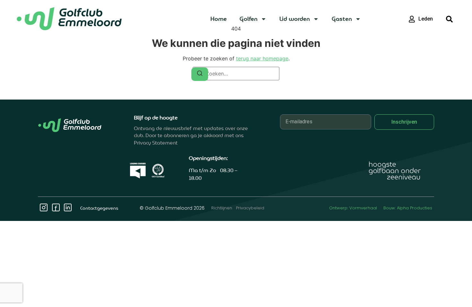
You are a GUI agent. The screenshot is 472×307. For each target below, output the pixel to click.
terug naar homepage (262, 58)
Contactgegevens (99, 208)
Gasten (342, 18)
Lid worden (294, 18)
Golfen (249, 18)
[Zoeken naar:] (236, 73)
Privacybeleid (250, 208)
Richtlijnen (221, 208)
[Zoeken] (199, 74)
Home (218, 18)
